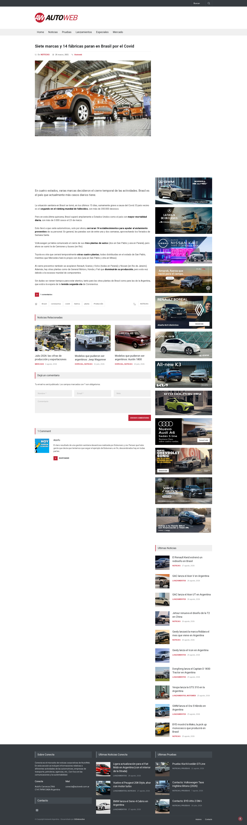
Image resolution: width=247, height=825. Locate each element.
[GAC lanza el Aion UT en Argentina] (162, 600)
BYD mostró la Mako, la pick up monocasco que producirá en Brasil (189, 728)
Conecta (135, 32)
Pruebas (66, 32)
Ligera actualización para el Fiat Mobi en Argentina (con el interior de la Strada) (132, 767)
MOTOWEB (191, 696)
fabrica (77, 304)
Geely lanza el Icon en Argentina (190, 650)
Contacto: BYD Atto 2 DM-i (187, 800)
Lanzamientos (84, 32)
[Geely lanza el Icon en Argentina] (162, 655)
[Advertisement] (160, 17)
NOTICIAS (45, 55)
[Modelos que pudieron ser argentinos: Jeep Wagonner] (93, 338)
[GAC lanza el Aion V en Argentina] (162, 581)
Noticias (53, 32)
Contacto (208, 819)
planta (86, 304)
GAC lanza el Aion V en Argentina (190, 575)
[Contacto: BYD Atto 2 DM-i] (162, 806)
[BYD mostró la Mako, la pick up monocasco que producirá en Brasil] (162, 730)
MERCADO (39, 364)
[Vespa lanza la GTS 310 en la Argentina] (162, 693)
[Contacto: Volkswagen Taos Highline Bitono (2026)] (162, 788)
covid (67, 304)
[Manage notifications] (240, 818)
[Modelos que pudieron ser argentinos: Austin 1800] (133, 338)
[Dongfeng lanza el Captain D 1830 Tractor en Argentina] (162, 674)
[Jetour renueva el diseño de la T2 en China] (162, 618)
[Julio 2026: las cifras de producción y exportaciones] (53, 338)
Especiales (102, 32)
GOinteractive (79, 819)
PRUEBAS (185, 768)
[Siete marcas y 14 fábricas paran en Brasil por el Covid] (93, 98)
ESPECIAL (79, 364)
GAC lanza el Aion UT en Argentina (191, 594)
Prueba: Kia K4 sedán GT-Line (188, 763)
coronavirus (56, 304)
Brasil (44, 304)
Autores (199, 819)
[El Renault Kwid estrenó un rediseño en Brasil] (162, 563)
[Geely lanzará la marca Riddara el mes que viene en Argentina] (162, 637)
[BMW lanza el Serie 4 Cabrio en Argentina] (103, 806)
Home (40, 32)
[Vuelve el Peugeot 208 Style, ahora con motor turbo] (103, 788)
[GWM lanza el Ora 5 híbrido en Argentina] (162, 711)
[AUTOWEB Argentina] (56, 22)
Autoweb (78, 55)
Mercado (118, 32)
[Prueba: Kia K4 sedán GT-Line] (162, 769)
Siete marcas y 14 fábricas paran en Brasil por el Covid (84, 46)
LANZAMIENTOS (179, 581)
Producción (98, 304)
